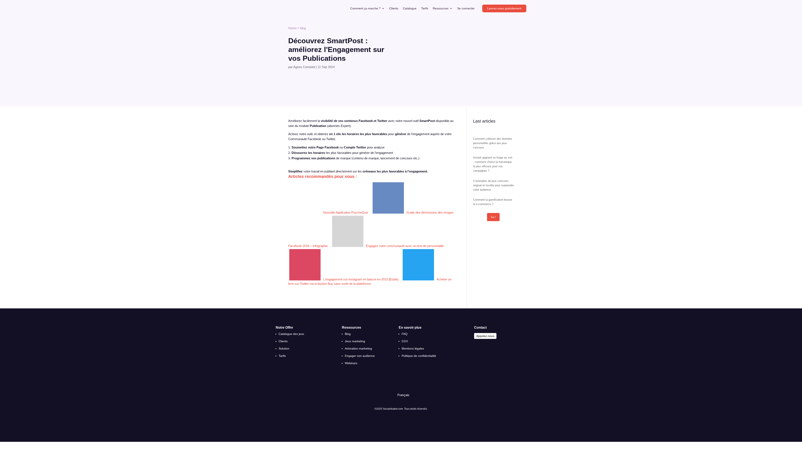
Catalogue (409, 8)
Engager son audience (360, 355)
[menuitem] (401, 395)
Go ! (493, 217)
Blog (348, 334)
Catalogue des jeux (291, 334)
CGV (405, 341)
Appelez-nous (485, 336)
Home (292, 28)
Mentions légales (413, 348)
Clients (393, 8)
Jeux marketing (355, 341)
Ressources (440, 8)
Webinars (351, 363)
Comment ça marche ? (365, 8)
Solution (284, 348)
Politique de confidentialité (419, 355)
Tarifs (424, 8)
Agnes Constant (304, 67)
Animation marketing (358, 348)
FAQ (404, 334)
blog (303, 28)
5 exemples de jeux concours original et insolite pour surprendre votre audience (493, 185)
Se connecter (466, 8)
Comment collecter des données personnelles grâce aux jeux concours (492, 143)
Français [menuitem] (403, 395)
